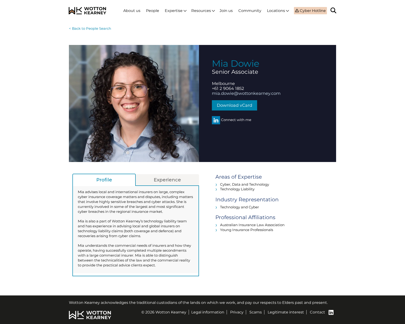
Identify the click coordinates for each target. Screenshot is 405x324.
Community (249, 10)
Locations (276, 10)
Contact (317, 312)
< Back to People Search (90, 28)
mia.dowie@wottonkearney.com (246, 93)
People (152, 10)
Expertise (174, 10)
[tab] (104, 180)
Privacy (237, 312)
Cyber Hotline (312, 10)
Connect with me (235, 120)
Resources (201, 10)
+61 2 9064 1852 (228, 88)
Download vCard (234, 105)
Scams (255, 312)
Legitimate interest (286, 312)
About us (131, 10)
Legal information (207, 312)
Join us (226, 10)
